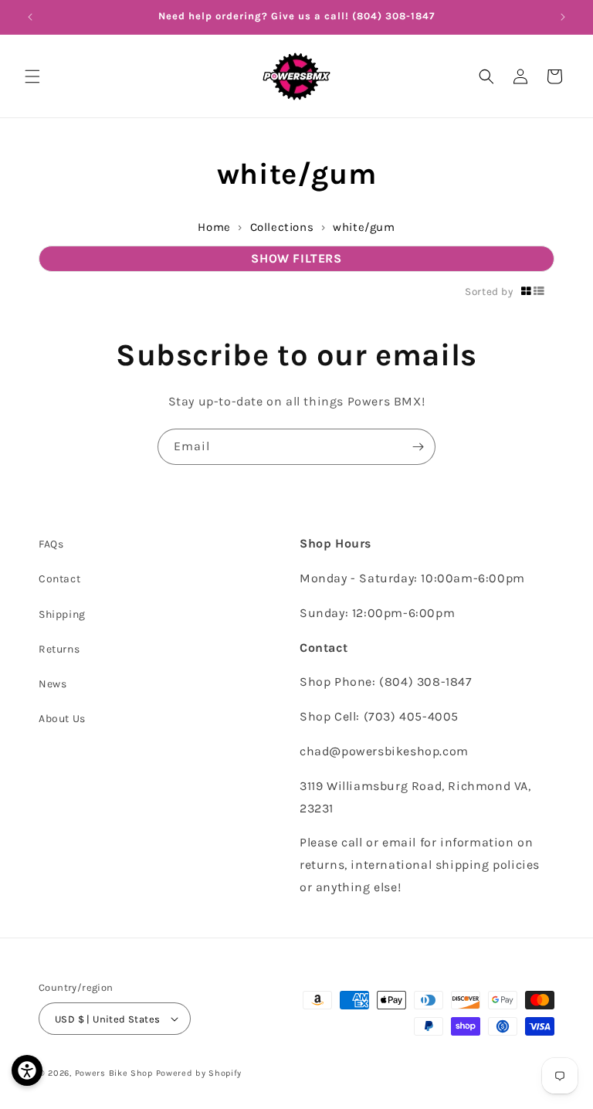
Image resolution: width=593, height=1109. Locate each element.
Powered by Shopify (199, 1073)
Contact (59, 578)
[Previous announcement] (30, 17)
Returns (59, 649)
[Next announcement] (563, 17)
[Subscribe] (418, 447)
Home (214, 227)
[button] (32, 76)
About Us (62, 718)
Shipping (62, 614)
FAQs (51, 544)
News (52, 683)
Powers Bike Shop (114, 1073)
